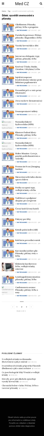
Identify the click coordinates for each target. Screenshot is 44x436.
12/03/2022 (33, 49)
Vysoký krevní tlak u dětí (26, 45)
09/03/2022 (33, 104)
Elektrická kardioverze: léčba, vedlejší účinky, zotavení (26, 266)
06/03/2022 (33, 183)
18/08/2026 (13, 375)
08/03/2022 (33, 114)
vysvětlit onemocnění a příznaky (23, 11)
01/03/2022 (33, 259)
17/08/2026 (23, 388)
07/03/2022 (33, 162)
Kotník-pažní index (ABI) (26, 230)
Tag (9, 11)
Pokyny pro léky (23, 219)
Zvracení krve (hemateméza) (28, 101)
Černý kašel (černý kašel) (27, 209)
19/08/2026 (36, 368)
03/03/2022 (33, 233)
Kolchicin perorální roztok (27, 240)
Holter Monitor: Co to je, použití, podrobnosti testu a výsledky (27, 156)
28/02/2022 (33, 272)
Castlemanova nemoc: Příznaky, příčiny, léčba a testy (26, 290)
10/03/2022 (33, 96)
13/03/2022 (33, 30)
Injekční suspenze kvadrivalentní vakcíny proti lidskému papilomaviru (28, 80)
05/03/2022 (33, 204)
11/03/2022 (33, 72)
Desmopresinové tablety (26, 111)
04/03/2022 (33, 212)
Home (4, 11)
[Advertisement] (22, 331)
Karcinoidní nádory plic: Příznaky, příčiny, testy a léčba (26, 253)
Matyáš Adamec (22, 30)
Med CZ (22, 4)
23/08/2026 (33, 362)
